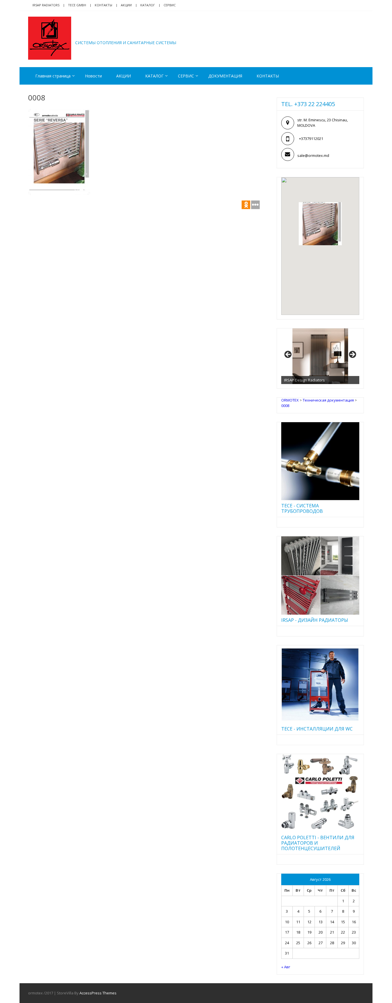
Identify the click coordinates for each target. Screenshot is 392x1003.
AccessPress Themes (98, 993)
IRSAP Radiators (45, 5)
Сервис (170, 5)
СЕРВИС (186, 76)
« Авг (285, 966)
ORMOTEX (100, 34)
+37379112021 (311, 138)
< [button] (288, 354)
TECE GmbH (77, 5)
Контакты (103, 5)
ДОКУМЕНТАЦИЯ (225, 76)
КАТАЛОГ (147, 5)
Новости (93, 76)
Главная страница (53, 76)
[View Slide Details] (320, 356)
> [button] (352, 354)
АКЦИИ (126, 5)
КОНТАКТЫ (268, 76)
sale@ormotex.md (313, 155)
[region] (320, 356)
